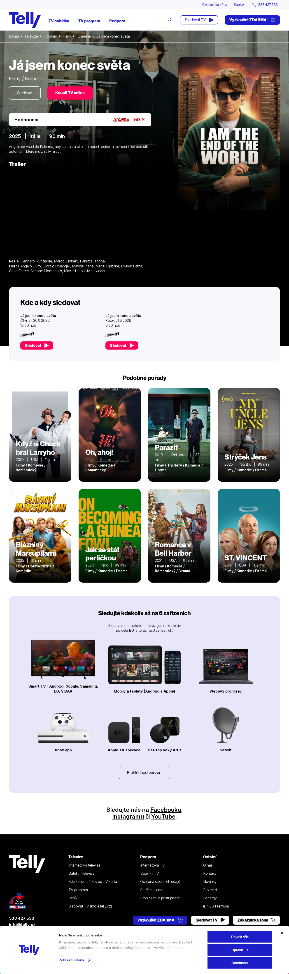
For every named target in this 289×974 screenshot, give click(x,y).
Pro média (211, 890)
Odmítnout (239, 963)
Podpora (117, 21)
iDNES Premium (216, 906)
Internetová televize (84, 865)
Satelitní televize (81, 873)
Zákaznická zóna (214, 4)
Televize (31, 36)
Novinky (210, 881)
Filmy (67, 36)
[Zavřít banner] (282, 932)
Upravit (237, 950)
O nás (208, 865)
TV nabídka (59, 21)
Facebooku (165, 809)
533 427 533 (21, 918)
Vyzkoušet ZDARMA (248, 19)
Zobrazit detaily (71, 960)
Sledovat (25, 92)
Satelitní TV (149, 873)
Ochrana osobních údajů (160, 881)
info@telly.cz (22, 924)
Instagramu (128, 816)
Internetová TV (152, 865)
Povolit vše (240, 937)
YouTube (163, 816)
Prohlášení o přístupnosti (160, 898)
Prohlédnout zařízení (144, 772)
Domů (14, 36)
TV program (89, 21)
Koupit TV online (70, 92)
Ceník (72, 898)
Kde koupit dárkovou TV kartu (92, 881)
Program (50, 36)
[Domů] (25, 20)
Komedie (84, 36)
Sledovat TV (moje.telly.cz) (90, 906)
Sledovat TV (196, 19)
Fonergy (210, 898)
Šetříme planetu (152, 890)
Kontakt (240, 4)
